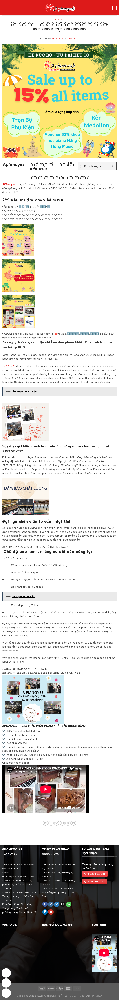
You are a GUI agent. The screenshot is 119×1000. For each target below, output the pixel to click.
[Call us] (68, 904)
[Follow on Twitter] (57, 904)
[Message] (6, 973)
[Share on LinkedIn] (73, 823)
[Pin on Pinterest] (68, 823)
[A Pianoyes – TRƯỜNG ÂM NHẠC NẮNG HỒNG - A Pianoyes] (59, 7)
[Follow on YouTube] (51, 912)
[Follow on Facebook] (45, 904)
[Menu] (4, 7)
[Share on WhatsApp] (45, 823)
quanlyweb (73, 38)
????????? (9, 365)
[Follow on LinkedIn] (45, 912)
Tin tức (59, 19)
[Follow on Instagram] (51, 904)
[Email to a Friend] (62, 823)
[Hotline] (6, 983)
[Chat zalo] (6, 993)
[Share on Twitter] (56, 823)
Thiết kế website (72, 995)
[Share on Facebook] (51, 823)
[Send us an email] (63, 904)
